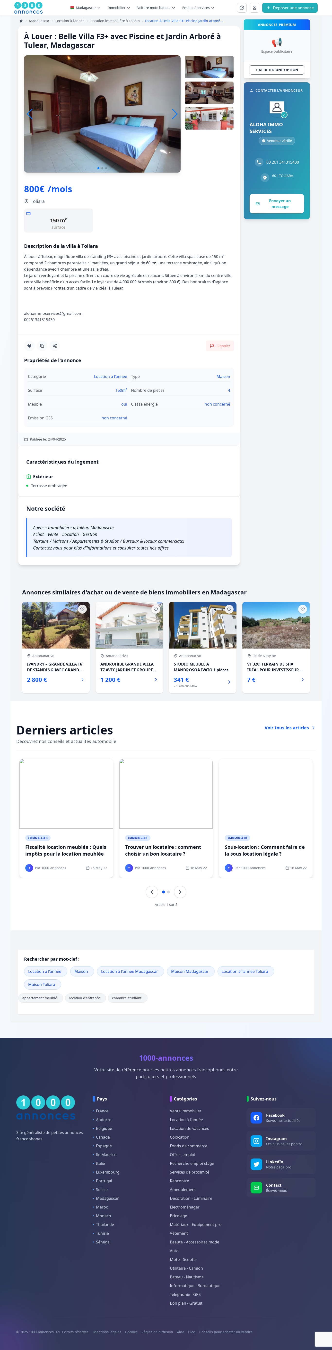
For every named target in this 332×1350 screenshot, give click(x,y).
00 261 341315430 (282, 162)
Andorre (103, 1119)
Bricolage (178, 1215)
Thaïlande (105, 1224)
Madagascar (86, 7)
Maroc (102, 1207)
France (102, 1111)
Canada (103, 1137)
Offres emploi (182, 1154)
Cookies (131, 1332)
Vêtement (179, 1233)
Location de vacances (189, 1128)
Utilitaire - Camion (186, 1268)
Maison (81, 971)
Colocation (180, 1137)
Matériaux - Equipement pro (196, 1224)
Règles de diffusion (157, 1332)
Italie (100, 1163)
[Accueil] (21, 21)
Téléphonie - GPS (185, 1294)
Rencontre (179, 1180)
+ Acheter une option (277, 69)
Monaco (103, 1215)
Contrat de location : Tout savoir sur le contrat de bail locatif (163, 850)
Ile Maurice (106, 1154)
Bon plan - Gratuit (186, 1303)
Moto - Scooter (183, 1259)
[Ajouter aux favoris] (29, 346)
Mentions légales (107, 1332)
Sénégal (103, 1242)
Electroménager (185, 1207)
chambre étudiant (126, 998)
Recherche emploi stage (192, 1163)
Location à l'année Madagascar (129, 971)
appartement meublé (39, 998)
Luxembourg (108, 1172)
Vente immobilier (185, 1111)
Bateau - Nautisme (187, 1277)
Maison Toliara (41, 984)
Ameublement (183, 1189)
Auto (174, 1250)
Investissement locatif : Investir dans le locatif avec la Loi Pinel (63, 850)
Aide (180, 1332)
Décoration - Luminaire (191, 1198)
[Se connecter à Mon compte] (242, 8)
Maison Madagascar (190, 971)
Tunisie (102, 1233)
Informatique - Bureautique (195, 1285)
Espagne (104, 1146)
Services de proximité (189, 1172)
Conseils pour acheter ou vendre (226, 1332)
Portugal (104, 1180)
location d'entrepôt (84, 998)
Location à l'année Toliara (245, 971)
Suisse (102, 1189)
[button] (175, 114)
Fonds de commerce (188, 1146)
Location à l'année (44, 971)
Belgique (104, 1128)
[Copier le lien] (42, 346)
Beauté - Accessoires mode (194, 1242)
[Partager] (54, 346)
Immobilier (38, 838)
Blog (191, 1332)
